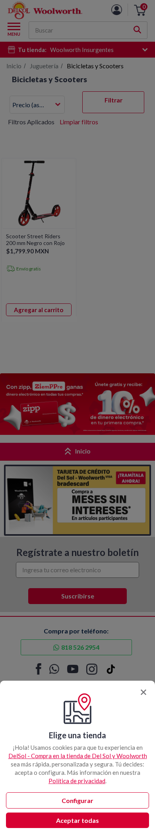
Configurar (77, 800)
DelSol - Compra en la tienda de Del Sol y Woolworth (77, 755)
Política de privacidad (76, 780)
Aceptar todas (77, 820)
